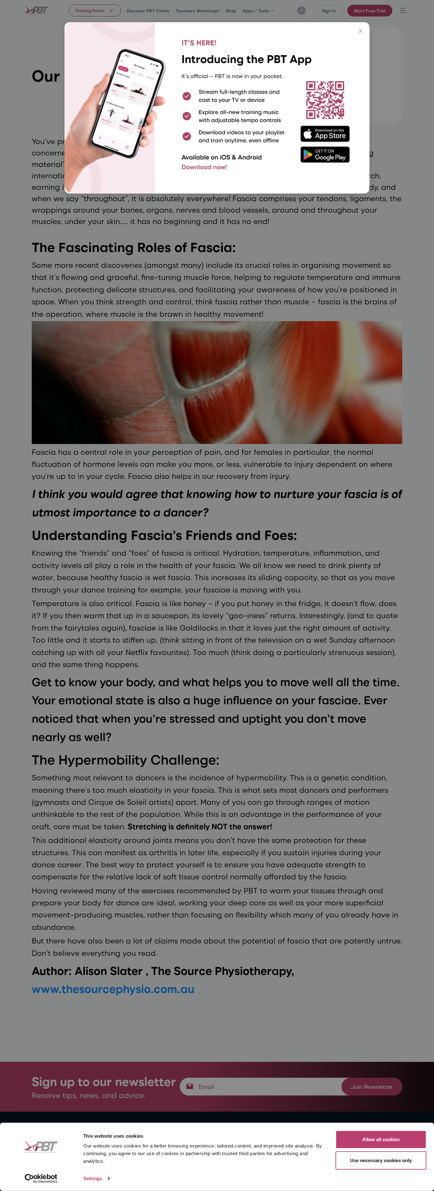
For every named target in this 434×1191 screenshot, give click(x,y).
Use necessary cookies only (381, 1160)
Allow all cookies (381, 1139)
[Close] (360, 31)
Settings (92, 1178)
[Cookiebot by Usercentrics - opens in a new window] (41, 1178)
